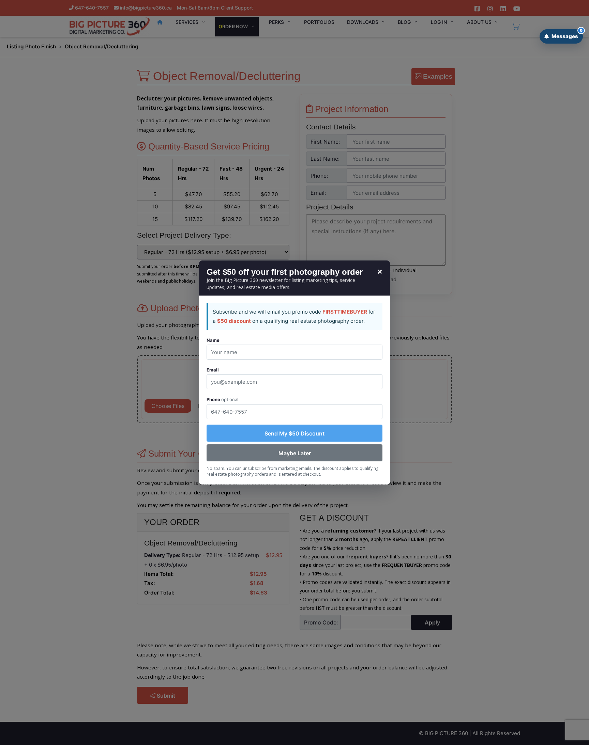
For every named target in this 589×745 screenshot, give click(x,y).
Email (213, 369)
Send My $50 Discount (294, 433)
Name (213, 340)
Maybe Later (294, 453)
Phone (222, 399)
